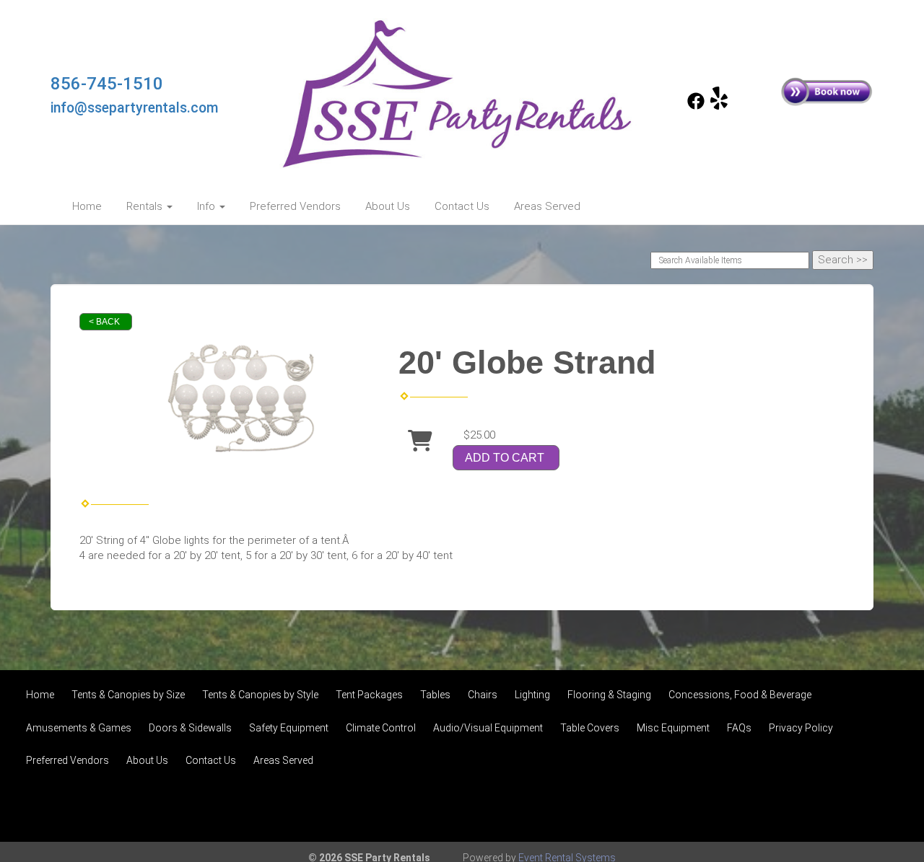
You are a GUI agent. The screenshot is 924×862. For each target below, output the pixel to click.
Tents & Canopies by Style (260, 694)
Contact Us (462, 206)
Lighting (532, 694)
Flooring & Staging (609, 694)
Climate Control (381, 728)
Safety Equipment (288, 728)
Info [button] (207, 206)
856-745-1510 (107, 84)
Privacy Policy (801, 728)
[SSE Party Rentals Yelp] (719, 106)
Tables (435, 694)
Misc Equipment (673, 728)
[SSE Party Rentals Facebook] (696, 106)
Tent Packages (369, 694)
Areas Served (547, 206)
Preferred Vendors (295, 206)
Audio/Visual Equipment (488, 728)
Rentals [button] (145, 206)
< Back (104, 322)
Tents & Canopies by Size (128, 694)
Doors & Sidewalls (190, 728)
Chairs (482, 694)
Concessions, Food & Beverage (739, 694)
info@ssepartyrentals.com (135, 108)
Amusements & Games (78, 728)
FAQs (739, 728)
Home (87, 206)
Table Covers (589, 728)
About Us (387, 206)
